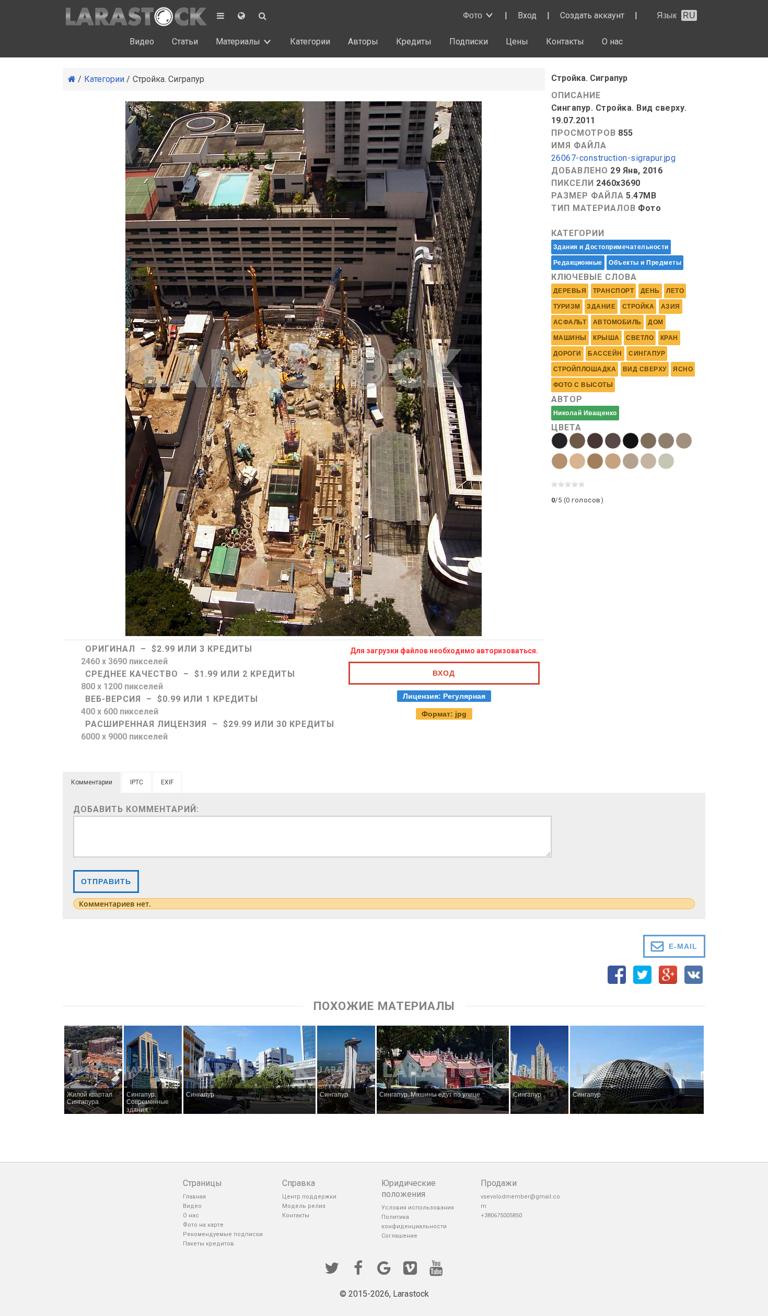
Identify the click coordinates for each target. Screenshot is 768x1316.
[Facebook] (357, 1266)
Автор (567, 399)
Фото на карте (203, 1224)
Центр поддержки (309, 1196)
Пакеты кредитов (208, 1243)
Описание (576, 95)
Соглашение (399, 1235)
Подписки (468, 41)
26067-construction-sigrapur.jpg (613, 158)
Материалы (238, 41)
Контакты (565, 41)
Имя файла (579, 145)
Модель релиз (303, 1206)
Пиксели (572, 183)
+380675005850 (501, 1215)
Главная (194, 1196)
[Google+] (384, 1266)
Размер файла (587, 196)
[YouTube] (436, 1266)
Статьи (185, 41)
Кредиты (414, 41)
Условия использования (417, 1207)
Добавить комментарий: (136, 809)
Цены (517, 41)
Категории (310, 41)
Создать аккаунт (592, 15)
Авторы (363, 41)
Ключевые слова (594, 277)
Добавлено (579, 170)
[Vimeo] (410, 1266)
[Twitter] (331, 1266)
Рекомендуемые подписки (223, 1234)
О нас (612, 41)
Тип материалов (593, 208)
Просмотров (583, 133)
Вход (527, 15)
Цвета (566, 427)
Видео (142, 41)
